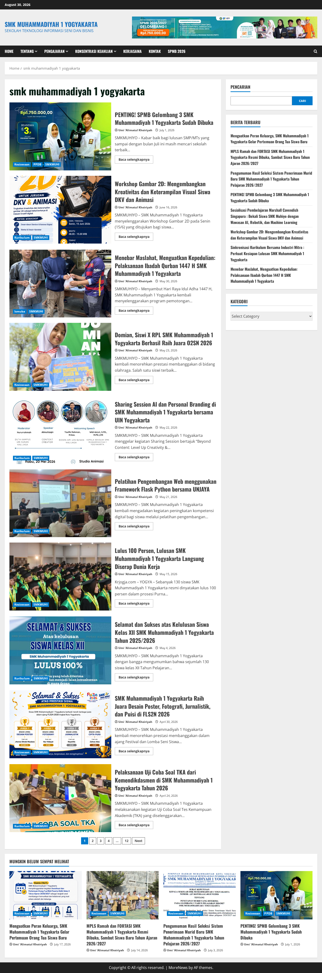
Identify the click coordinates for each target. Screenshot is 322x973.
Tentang (27, 51)
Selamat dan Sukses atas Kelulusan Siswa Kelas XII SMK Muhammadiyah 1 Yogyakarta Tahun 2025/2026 (60, 650)
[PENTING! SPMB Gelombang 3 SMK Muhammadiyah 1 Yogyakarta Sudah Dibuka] (276, 895)
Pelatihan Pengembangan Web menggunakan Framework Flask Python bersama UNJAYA (60, 503)
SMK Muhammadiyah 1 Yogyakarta (51, 24)
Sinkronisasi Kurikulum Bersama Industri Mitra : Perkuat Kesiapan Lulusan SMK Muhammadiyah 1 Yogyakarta (267, 253)
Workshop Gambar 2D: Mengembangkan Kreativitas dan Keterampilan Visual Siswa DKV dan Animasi (60, 210)
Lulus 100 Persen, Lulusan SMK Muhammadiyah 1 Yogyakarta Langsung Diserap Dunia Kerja (60, 577)
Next (138, 840)
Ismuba (19, 311)
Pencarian (240, 87)
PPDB (37, 164)
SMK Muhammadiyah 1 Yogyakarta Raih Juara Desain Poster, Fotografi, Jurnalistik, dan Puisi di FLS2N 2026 (60, 724)
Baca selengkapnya (136, 160)
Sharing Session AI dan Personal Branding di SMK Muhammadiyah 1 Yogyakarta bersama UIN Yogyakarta (60, 430)
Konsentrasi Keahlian (94, 51)
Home (9, 51)
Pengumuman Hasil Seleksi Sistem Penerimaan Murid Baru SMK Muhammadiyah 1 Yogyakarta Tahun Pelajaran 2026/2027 (271, 179)
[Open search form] (315, 51)
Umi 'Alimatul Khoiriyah (135, 130)
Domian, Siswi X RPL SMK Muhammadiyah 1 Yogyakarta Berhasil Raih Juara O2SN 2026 (60, 357)
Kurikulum (22, 238)
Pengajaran (54, 51)
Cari (302, 100)
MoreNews (178, 967)
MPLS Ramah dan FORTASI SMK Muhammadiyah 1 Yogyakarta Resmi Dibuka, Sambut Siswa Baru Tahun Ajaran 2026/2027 (270, 157)
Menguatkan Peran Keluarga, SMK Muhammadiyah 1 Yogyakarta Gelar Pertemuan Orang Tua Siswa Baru (270, 138)
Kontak (155, 51)
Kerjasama (132, 51)
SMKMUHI (52, 164)
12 (126, 840)
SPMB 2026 (177, 51)
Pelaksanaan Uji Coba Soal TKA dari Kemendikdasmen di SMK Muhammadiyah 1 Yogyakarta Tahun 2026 (60, 798)
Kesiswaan (21, 164)
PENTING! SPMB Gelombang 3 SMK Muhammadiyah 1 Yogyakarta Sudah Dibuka (60, 136)
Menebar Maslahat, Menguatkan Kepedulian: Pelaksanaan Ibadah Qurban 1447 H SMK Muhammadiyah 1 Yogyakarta (60, 284)
